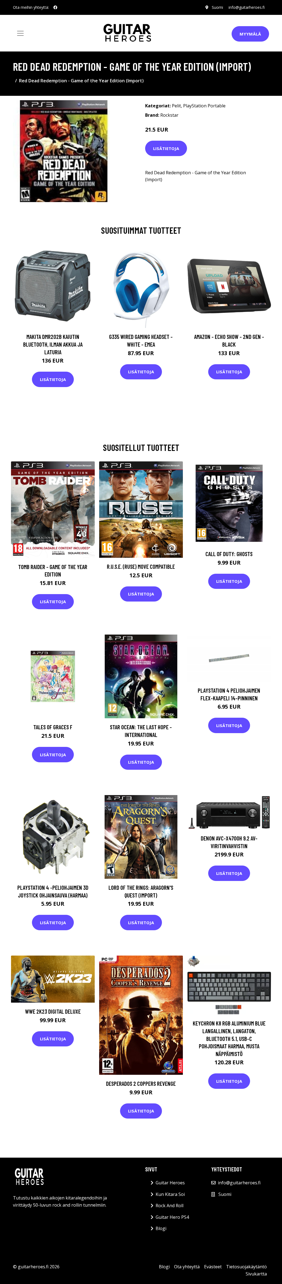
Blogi (161, 1228)
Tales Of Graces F (52, 726)
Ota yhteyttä (187, 1267)
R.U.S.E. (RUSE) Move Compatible (141, 566)
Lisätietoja (166, 148)
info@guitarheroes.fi (247, 7)
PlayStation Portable (204, 106)
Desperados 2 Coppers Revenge (141, 1083)
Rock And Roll (169, 1206)
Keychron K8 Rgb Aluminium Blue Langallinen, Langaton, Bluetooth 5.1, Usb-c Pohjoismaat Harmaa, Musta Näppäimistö (229, 1038)
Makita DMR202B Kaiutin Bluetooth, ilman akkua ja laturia (53, 344)
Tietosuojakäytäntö (246, 1267)
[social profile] (55, 7)
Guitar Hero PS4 (172, 1217)
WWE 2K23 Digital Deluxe (53, 1011)
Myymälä (250, 34)
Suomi (217, 7)
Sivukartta (256, 1274)
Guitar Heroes (170, 1183)
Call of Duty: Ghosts (229, 553)
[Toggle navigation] (20, 33)
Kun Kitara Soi (170, 1194)
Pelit (176, 106)
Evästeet (213, 1267)
